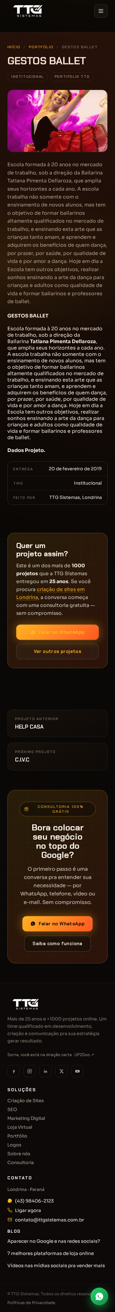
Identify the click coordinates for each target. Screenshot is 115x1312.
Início (16, 31)
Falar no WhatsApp (62, 632)
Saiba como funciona (57, 944)
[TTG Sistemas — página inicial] (27, 11)
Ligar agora (28, 1210)
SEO (12, 1109)
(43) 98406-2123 (34, 1201)
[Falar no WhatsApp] (99, 1296)
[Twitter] (61, 1071)
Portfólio (41, 47)
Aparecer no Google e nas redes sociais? (53, 1241)
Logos (14, 1145)
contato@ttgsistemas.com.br (49, 1220)
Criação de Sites (25, 1100)
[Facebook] (13, 1071)
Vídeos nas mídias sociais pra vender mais (56, 1265)
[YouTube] (77, 1071)
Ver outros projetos (58, 651)
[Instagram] (29, 1071)
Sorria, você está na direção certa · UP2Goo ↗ (50, 1054)
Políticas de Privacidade (31, 1302)
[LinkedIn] (45, 1071)
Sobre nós (18, 1153)
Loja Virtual (19, 1127)
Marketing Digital (26, 1118)
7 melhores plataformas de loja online (50, 1253)
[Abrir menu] (101, 11)
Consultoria (20, 1162)
